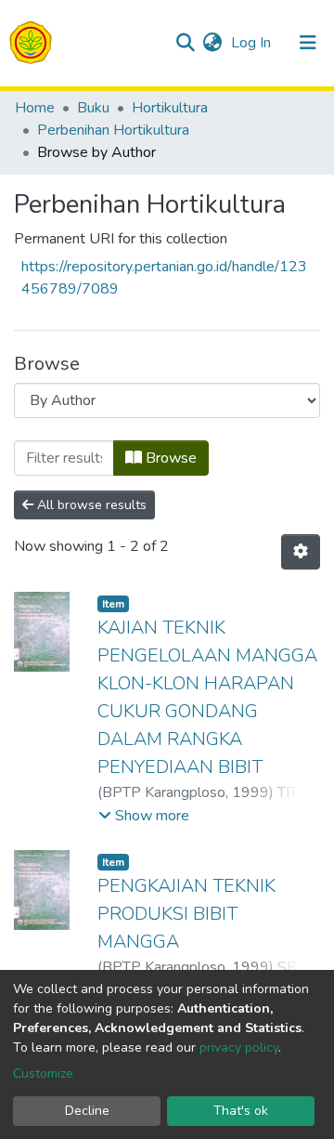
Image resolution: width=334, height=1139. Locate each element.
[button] (212, 43)
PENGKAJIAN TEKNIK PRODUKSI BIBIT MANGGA (186, 913)
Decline (87, 1110)
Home (35, 108)
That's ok (240, 1110)
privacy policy (238, 1047)
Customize (43, 1073)
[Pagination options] (300, 552)
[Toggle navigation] (308, 42)
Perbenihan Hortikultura (113, 130)
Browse (169, 458)
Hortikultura (170, 108)
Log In (253, 43)
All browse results (90, 505)
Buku (93, 108)
